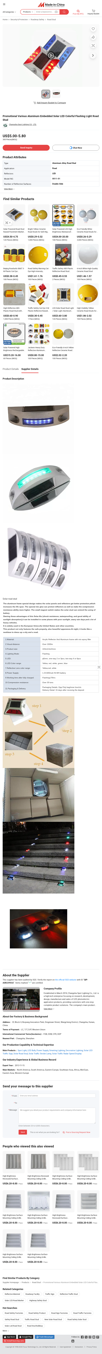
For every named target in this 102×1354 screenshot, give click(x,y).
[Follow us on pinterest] (97, 1337)
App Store (9, 1337)
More (5, 1330)
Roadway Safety (37, 19)
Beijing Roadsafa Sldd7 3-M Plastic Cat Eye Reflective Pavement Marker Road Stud (13, 270)
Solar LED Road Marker (14, 1300)
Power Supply (42, 1050)
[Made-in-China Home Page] (51, 4)
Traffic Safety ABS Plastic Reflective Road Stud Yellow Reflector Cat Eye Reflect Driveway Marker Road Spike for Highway (62, 270)
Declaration (79, 1347)
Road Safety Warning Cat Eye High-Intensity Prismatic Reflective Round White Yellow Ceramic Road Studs (38, 270)
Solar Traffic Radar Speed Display (67, 1053)
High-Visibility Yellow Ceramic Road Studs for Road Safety (86, 310)
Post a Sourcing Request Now (76, 1132)
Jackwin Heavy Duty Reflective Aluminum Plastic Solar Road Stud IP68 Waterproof (37, 349)
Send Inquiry (26, 147)
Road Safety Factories (14, 1313)
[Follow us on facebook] (82, 1337)
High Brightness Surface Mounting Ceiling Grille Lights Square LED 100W (62, 1179)
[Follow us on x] (86, 1337)
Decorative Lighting (74, 1050)
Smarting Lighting (57, 1050)
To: (16, 1103)
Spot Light (22, 1050)
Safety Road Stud (12, 1319)
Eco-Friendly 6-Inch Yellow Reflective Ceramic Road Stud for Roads (63, 349)
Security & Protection (19, 19)
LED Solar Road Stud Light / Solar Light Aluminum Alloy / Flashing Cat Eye (63, 310)
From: (14, 1096)
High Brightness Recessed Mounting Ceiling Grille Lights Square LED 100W (38, 1179)
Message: (13, 1110)
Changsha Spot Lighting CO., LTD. (23, 124)
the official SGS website (65, 979)
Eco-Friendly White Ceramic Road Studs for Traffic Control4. (86, 231)
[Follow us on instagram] (90, 1337)
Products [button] (27, 11)
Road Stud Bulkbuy (35, 1326)
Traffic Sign (49, 1294)
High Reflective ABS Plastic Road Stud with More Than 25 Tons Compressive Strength (12, 310)
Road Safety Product (37, 1313)
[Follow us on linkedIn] (72, 1341)
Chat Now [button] (77, 148)
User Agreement (65, 1347)
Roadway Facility (33, 1294)
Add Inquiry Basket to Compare (51, 102)
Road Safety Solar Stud (76, 1319)
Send (23, 1132)
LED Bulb (32, 1050)
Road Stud (51, 19)
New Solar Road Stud (53, 1319)
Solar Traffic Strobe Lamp (40, 1053)
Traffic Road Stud (32, 1319)
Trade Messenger (44, 1337)
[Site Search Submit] (64, 12)
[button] (4, 4)
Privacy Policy (92, 1347)
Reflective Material (12, 1294)
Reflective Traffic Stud (69, 1294)
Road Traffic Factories (82, 1313)
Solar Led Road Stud (13, 1326)
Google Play (25, 1337)
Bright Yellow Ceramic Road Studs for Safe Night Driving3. (38, 231)
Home (5, 19)
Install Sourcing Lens (15, 1341)
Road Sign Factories (59, 1313)
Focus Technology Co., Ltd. (32, 1347)
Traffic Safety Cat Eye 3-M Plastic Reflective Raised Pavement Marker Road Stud (38, 310)
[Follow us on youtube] (93, 1337)
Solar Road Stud (21, 1053)
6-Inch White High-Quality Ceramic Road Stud (87, 269)
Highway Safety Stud (38, 1300)
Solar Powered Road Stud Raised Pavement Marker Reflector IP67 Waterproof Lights (14, 231)
